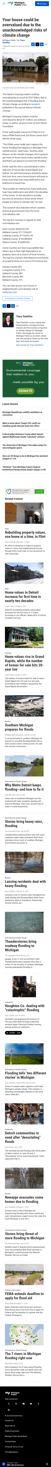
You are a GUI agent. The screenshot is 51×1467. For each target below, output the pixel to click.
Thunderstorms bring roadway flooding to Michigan (20, 945)
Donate (43, 4)
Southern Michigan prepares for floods (19, 727)
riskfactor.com (9, 292)
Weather (8, 721)
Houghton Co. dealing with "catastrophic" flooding (24, 1008)
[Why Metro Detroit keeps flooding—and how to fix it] (24, 765)
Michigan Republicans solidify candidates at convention (22, 413)
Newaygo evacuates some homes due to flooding (24, 1199)
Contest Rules (10, 1441)
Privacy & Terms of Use (14, 1447)
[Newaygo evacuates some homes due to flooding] (24, 1178)
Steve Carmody (10, 542)
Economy (8, 653)
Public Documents (12, 1431)
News (7, 529)
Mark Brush (9, 1363)
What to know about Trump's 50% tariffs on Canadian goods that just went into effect (21, 424)
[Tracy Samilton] (8, 320)
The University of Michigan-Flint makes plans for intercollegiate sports (24, 446)
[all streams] (47, 1464)
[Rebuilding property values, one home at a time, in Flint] (24, 513)
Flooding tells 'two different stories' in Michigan (25, 1075)
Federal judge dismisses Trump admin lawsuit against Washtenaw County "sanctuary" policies (23, 435)
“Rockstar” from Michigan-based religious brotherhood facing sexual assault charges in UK (24, 468)
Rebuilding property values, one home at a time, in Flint (25, 534)
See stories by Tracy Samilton (29, 345)
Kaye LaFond (9, 1015)
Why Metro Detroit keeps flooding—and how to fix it (24, 787)
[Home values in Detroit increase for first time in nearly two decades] (24, 573)
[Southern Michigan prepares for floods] (24, 705)
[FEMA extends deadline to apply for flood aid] (24, 1274)
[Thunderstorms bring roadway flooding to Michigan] (24, 922)
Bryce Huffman (10, 891)
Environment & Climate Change (17, 298)
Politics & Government (12, 1290)
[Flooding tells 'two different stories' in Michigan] (24, 1054)
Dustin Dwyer (9, 675)
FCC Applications (11, 1452)
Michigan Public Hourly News (16, 1436)
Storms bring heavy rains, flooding (24, 823)
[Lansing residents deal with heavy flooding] (24, 862)
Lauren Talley (9, 606)
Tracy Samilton (24, 316)
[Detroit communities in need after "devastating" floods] (24, 1113)
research (35, 104)
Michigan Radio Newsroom (14, 735)
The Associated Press (12, 831)
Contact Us (9, 1421)
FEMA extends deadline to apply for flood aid (24, 1296)
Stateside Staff (10, 795)
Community (9, 1002)
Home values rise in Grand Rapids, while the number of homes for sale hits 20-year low (24, 662)
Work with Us (10, 1426)
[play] (3, 1464)
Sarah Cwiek (9, 1147)
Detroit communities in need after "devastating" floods (23, 1137)
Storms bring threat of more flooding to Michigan (24, 1236)
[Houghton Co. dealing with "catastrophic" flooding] (24, 986)
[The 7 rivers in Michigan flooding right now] (24, 1334)
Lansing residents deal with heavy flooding (25, 883)
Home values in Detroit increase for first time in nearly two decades (23, 596)
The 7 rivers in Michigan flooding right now (23, 1356)
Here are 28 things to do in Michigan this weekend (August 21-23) (25, 457)
